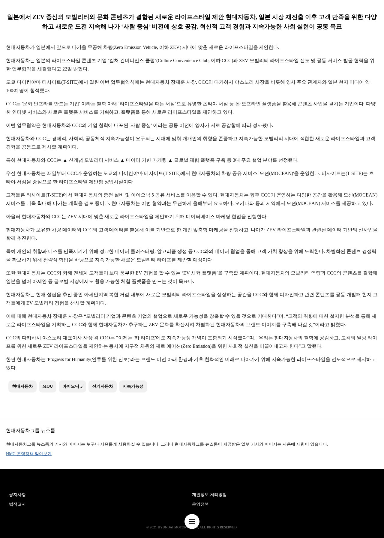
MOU (48, 386)
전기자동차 (102, 386)
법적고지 (17, 504)
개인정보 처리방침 (209, 494)
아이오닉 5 (72, 386)
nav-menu (192, 521)
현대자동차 (22, 386)
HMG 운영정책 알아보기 (29, 454)
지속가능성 (133, 386)
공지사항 (17, 494)
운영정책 (200, 504)
